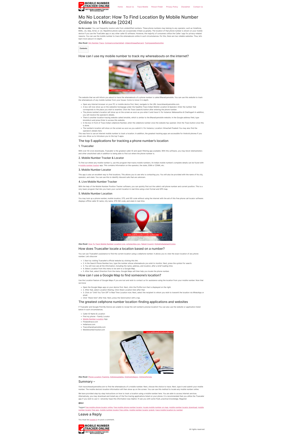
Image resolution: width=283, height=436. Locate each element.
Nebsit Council (147, 244)
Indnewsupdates (117, 377)
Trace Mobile (142, 7)
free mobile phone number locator (128, 407)
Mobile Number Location (93, 319)
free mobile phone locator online (99, 407)
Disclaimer (185, 7)
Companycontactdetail (114, 43)
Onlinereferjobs (145, 377)
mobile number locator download (183, 407)
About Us (130, 7)
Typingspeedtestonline (154, 43)
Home (120, 7)
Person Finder (157, 7)
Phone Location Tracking (98, 377)
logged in (93, 420)
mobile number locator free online (114, 410)
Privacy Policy (172, 7)
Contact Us (198, 7)
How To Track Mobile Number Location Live (106, 244)
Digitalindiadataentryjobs (165, 244)
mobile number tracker (89, 165)
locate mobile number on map (155, 407)
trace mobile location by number (169, 410)
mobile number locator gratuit (141, 410)
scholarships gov (133, 244)
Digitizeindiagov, (132, 377)
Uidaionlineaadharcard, (134, 43)
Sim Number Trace (96, 43)
